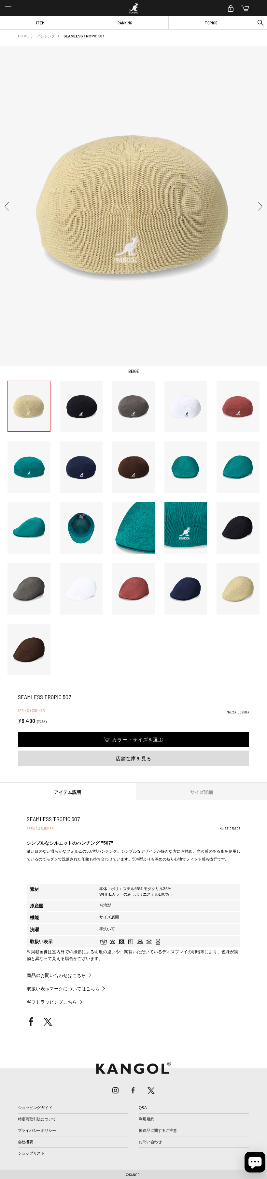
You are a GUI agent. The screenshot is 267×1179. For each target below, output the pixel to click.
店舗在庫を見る (133, 758)
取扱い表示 (41, 941)
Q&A (143, 1107)
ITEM (40, 22)
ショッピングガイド (35, 1107)
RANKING (125, 22)
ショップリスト (31, 1153)
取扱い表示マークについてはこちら (63, 988)
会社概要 (25, 1142)
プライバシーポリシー (37, 1130)
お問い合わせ (150, 1142)
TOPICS (211, 22)
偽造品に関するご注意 (158, 1130)
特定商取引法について (37, 1119)
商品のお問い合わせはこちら (56, 975)
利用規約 (146, 1119)
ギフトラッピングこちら (52, 1002)
